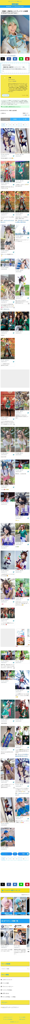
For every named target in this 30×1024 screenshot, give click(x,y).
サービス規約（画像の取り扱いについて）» (11, 106)
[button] (28, 969)
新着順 (15, 119)
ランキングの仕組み (7, 990)
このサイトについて (7, 979)
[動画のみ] (1, 113)
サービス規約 (5, 983)
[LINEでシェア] (21, 58)
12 (23, 124)
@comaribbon (13, 55)
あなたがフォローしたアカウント (10, 1007)
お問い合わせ (5, 993)
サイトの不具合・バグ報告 (9, 996)
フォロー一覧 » (25, 95)
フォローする (5, 95)
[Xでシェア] (3, 58)
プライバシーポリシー (7, 986)
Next (23, 853)
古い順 (24, 119)
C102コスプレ (6, 309)
